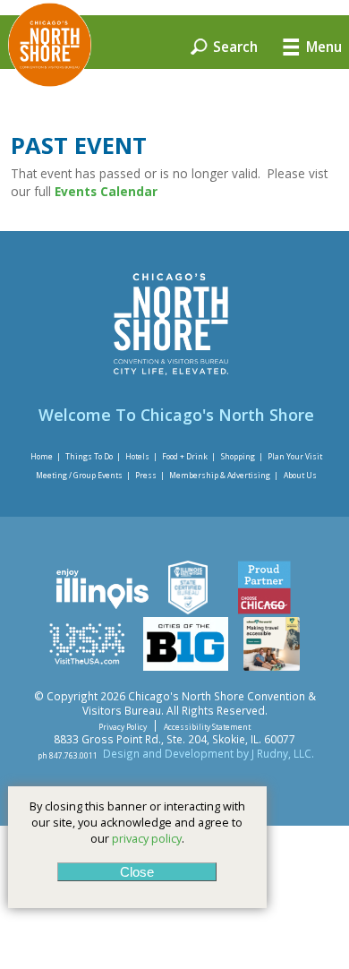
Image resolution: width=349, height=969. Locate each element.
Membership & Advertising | (223, 475)
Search (233, 46)
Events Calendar (108, 191)
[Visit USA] (86, 666)
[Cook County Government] (187, 610)
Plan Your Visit (295, 456)
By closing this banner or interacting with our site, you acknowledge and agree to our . (137, 822)
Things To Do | (93, 456)
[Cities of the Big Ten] (185, 666)
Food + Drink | (189, 456)
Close (137, 871)
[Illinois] (100, 610)
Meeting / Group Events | (83, 475)
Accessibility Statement (207, 726)
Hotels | (141, 456)
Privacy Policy (122, 726)
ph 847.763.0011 (68, 754)
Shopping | (242, 456)
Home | (45, 456)
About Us (300, 475)
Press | (150, 475)
